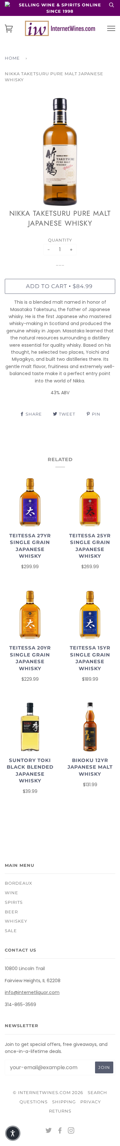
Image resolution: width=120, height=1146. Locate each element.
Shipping (64, 1101)
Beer (11, 911)
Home (12, 58)
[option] (60, 152)
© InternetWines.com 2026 (48, 1092)
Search (97, 1092)
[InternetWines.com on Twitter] (48, 1131)
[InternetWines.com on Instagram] (71, 1131)
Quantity (60, 240)
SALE (11, 930)
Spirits (14, 902)
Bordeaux (18, 883)
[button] (12, 1133)
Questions (34, 1101)
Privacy (90, 1101)
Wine (11, 892)
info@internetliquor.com (32, 992)
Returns (60, 1110)
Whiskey (16, 921)
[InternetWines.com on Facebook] (60, 1131)
